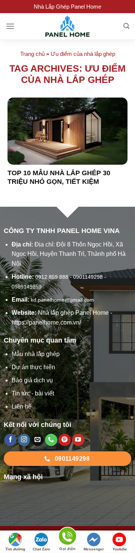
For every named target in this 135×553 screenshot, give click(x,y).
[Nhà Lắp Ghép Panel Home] (67, 26)
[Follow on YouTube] (78, 440)
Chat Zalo (41, 549)
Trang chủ (32, 54)
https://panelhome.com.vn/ (46, 322)
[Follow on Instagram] (24, 440)
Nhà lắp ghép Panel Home (73, 313)
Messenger (94, 549)
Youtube (119, 549)
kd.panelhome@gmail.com (62, 300)
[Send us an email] (38, 440)
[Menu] (10, 26)
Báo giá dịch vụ (32, 380)
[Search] (126, 26)
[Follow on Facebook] (10, 440)
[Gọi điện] (67, 537)
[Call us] (51, 440)
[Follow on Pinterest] (64, 440)
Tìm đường (15, 549)
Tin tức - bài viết (33, 393)
